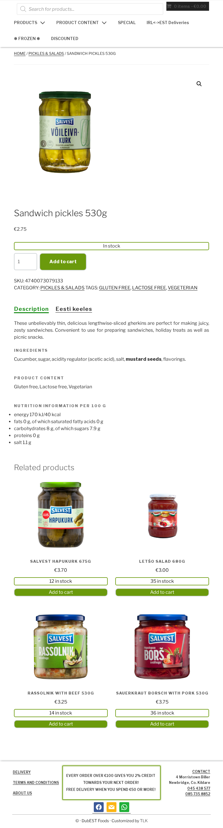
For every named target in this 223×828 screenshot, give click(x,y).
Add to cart (63, 261)
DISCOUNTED (64, 38)
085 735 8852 (197, 794)
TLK (144, 820)
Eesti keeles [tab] (73, 308)
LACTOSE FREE (149, 288)
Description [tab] (31, 308)
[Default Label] (111, 807)
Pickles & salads (46, 53)
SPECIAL (127, 22)
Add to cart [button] (61, 592)
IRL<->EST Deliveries (168, 22)
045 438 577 (198, 788)
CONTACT (201, 771)
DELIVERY (22, 772)
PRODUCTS (25, 22)
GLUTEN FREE (114, 288)
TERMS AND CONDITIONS (36, 782)
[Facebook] (98, 807)
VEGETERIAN (182, 288)
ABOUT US (22, 793)
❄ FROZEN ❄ (27, 38)
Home (20, 53)
